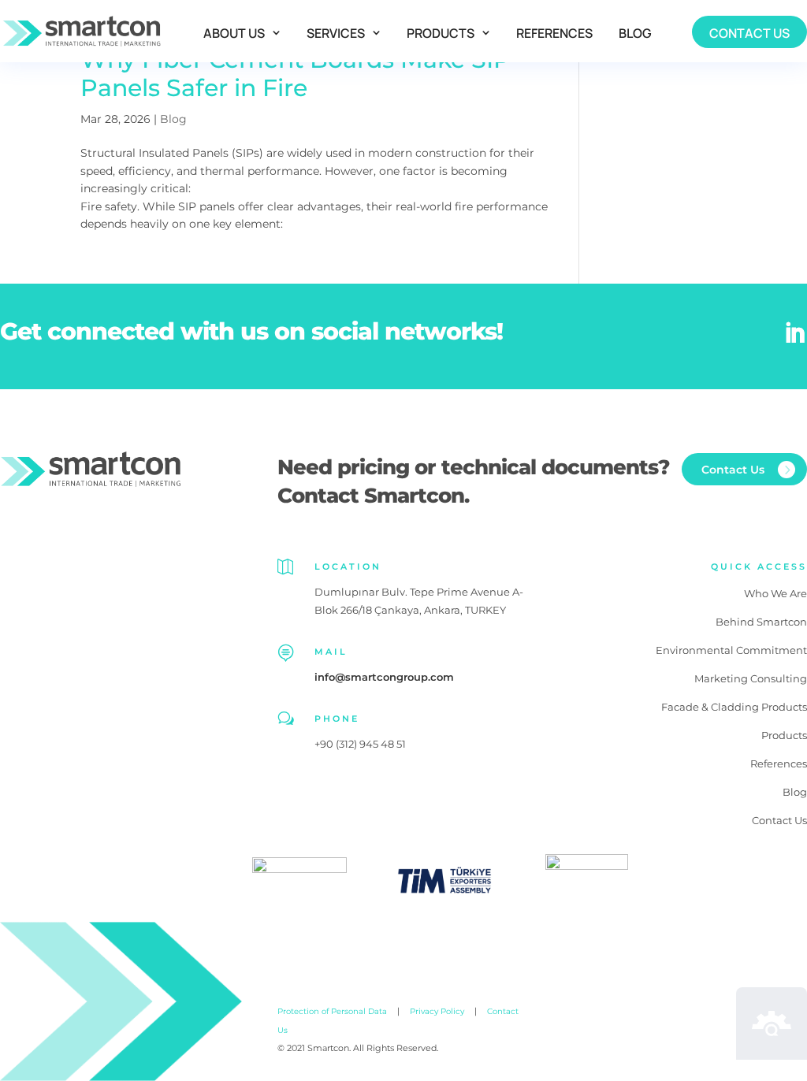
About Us (234, 33)
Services (336, 33)
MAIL (331, 651)
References (554, 33)
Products (440, 33)
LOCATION (347, 566)
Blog (635, 33)
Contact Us (749, 33)
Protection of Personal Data (332, 1011)
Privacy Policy (437, 1011)
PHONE (336, 718)
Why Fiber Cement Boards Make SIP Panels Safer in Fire (295, 73)
